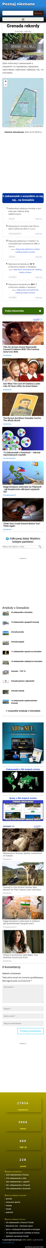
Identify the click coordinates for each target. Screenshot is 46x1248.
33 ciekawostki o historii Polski (20, 1222)
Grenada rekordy (17, 691)
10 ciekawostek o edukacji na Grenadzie (26, 661)
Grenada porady (17, 632)
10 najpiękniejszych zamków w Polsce (23, 1233)
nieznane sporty (13, 1202)
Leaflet (27, 126)
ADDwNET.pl (8, 1243)
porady (9, 1199)
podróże (9, 1212)
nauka (8, 1209)
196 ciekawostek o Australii (18, 1189)
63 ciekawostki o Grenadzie (22, 612)
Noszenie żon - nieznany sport (19, 1226)
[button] (5, 81)
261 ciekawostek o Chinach (18, 1185)
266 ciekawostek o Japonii (18, 1182)
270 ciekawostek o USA (16, 1178)
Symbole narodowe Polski (17, 1236)
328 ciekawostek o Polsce (17, 1175)
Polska (9, 1206)
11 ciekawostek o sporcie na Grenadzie (26, 652)
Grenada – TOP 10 (18, 671)
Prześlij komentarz (30, 1031)
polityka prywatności (34, 1247)
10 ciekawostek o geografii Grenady (25, 622)
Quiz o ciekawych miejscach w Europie (23, 1229)
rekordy (27, 31)
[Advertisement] (23, 163)
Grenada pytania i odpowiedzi (22, 681)
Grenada (19, 31)
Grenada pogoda (17, 642)
